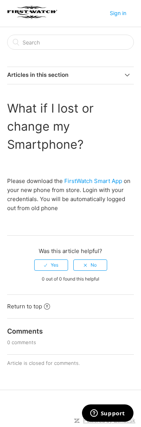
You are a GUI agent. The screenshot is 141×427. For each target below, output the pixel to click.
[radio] (51, 265)
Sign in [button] (118, 13)
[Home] (32, 17)
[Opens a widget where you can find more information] (107, 413)
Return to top (24, 306)
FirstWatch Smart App (93, 181)
